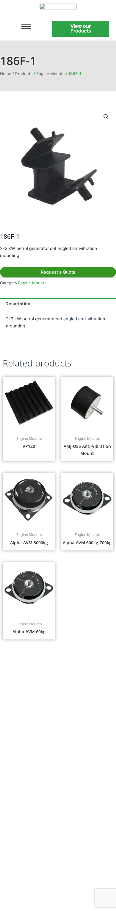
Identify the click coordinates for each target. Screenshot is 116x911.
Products (23, 73)
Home (5, 73)
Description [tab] (17, 303)
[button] (106, 117)
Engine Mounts (50, 73)
